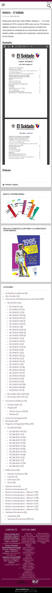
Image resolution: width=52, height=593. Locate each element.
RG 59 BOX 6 (14, 358)
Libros (9, 482)
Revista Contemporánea (15, 489)
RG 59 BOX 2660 (16, 332)
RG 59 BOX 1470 (16, 318)
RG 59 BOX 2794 (16, 335)
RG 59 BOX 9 (14, 381)
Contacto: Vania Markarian (11, 543)
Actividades (12, 516)
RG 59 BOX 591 (15, 355)
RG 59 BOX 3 (14, 338)
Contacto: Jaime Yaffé (11, 565)
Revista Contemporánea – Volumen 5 (20, 503)
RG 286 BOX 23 (15, 463)
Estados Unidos (13, 404)
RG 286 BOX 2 (15, 460)
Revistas (8, 184)
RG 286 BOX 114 (16, 449)
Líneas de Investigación (15, 418)
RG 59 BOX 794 (15, 376)
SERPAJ (43, 543)
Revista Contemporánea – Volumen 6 (20, 506)
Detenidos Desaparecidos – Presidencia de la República (28, 559)
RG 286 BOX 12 (15, 457)
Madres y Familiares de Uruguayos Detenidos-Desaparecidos (28, 570)
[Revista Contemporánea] (21, 220)
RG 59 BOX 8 (14, 378)
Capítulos (11, 476)
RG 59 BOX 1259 (16, 315)
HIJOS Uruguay (28, 563)
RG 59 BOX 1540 (16, 321)
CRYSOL (28, 555)
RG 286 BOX (12, 427)
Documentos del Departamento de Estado (22, 299)
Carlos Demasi (14, 553)
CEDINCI (28, 546)
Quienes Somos (12, 486)
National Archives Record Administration (43, 534)
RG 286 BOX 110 (16, 437)
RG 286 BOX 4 (15, 466)
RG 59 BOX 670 (15, 361)
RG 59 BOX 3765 (16, 347)
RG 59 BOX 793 (15, 373)
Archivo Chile (28, 535)
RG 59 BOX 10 (15, 309)
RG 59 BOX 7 (14, 364)
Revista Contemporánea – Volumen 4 (20, 500)
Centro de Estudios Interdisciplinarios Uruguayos (28, 549)
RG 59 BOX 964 (15, 387)
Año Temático (11, 296)
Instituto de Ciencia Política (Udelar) (28, 565)
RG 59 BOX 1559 (16, 324)
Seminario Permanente (14, 512)
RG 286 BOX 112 (16, 443)
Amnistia (28, 533)
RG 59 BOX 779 (15, 367)
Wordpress (20, 591)
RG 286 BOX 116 (16, 454)
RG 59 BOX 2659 (16, 329)
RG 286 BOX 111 (15, 440)
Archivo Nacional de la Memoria (28, 543)
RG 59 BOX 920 (15, 384)
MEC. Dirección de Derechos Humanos (28, 575)
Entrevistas (11, 479)
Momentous (31, 591)
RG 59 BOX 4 (14, 350)
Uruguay (15, 184)
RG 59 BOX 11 (15, 312)
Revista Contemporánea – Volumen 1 (20, 492)
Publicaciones (11, 470)
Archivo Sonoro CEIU (17, 411)
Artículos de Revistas (15, 474)
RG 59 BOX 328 (15, 341)
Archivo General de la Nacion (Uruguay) (28, 537)
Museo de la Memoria (28, 577)
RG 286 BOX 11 (15, 434)
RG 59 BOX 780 (15, 370)
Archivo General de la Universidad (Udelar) (28, 540)
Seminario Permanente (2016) (19, 519)
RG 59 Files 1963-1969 (16, 394)
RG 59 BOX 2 (14, 327)
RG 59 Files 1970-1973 (16, 397)
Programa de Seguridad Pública (18, 424)
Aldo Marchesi (11, 555)
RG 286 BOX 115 (16, 451)
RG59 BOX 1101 (15, 390)
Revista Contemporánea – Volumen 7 (20, 509)
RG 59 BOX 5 (14, 353)
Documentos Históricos (15, 401)
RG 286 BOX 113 (16, 446)
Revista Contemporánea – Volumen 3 (20, 498)
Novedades (10, 421)
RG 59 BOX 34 (15, 344)
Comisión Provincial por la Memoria (28, 553)
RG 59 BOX (12, 303)
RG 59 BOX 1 (14, 306)
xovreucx (32, 589)
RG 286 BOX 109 (16, 431)
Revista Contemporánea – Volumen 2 (20, 495)
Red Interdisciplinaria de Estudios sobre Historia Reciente (43, 538)
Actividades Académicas (15, 293)
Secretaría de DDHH (43, 541)
